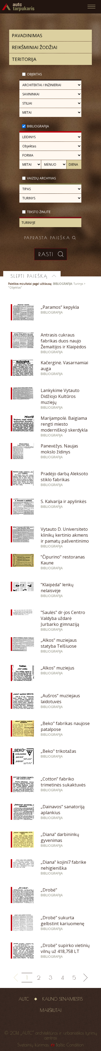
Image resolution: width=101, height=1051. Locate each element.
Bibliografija (38, 126)
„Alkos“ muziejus (57, 668)
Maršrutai (50, 1010)
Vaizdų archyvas (41, 178)
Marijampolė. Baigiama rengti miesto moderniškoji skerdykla (64, 424)
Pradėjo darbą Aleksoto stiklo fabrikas (64, 477)
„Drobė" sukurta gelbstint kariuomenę (62, 921)
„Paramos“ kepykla (60, 307)
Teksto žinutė (39, 212)
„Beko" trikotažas (58, 751)
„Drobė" (49, 890)
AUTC (24, 999)
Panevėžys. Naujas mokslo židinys (59, 449)
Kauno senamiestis (62, 999)
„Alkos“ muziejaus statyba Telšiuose (59, 643)
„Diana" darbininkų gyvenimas (60, 837)
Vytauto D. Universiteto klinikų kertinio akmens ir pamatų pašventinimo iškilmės (65, 538)
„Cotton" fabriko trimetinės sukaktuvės (63, 782)
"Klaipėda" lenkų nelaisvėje (57, 588)
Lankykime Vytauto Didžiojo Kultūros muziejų (60, 396)
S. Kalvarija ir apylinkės (63, 501)
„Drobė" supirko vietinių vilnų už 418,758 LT (65, 948)
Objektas (34, 74)
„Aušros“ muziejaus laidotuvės (60, 699)
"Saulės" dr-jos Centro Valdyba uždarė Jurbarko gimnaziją (63, 618)
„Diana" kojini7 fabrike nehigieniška (63, 865)
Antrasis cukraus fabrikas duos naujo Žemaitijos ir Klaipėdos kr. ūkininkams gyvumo (64, 344)
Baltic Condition (70, 1044)
